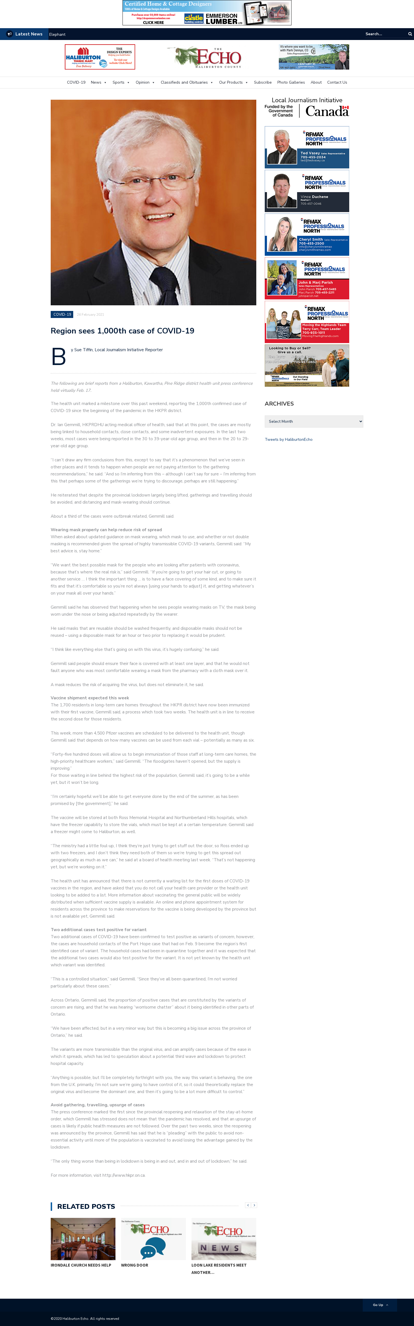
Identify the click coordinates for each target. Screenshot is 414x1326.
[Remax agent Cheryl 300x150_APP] (307, 234)
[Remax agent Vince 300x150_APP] (307, 190)
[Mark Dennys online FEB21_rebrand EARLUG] (314, 56)
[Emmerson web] (207, 12)
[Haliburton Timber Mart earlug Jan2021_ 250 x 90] (100, 56)
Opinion (143, 82)
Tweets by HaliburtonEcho (289, 439)
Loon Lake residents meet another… (219, 1268)
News (96, 82)
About (316, 82)
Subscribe (263, 82)
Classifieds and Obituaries (184, 82)
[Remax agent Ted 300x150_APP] (307, 147)
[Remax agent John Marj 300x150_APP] (307, 278)
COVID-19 (76, 82)
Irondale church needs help (73, 34)
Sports (118, 82)
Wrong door (134, 1265)
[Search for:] (383, 34)
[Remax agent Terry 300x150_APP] (307, 321)
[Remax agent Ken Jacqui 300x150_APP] (307, 365)
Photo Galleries (291, 82)
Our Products (231, 82)
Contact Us (337, 82)
